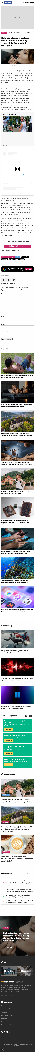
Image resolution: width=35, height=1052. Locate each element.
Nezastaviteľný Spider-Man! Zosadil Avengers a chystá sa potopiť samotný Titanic (15, 651)
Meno (3, 316)
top (17, 259)
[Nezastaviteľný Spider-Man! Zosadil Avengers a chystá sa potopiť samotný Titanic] (17, 639)
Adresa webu (5, 332)
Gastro (6, 822)
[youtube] (6, 996)
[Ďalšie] (32, 971)
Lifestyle (12, 257)
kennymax (15, 1048)
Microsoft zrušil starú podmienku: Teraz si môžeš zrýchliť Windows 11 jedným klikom (16, 707)
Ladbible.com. (5, 203)
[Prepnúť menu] (2, 2)
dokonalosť (25, 257)
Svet (18, 257)
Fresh (5, 32)
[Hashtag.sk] (28, 3)
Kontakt (3, 1006)
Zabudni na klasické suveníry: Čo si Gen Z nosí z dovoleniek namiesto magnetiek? (16, 801)
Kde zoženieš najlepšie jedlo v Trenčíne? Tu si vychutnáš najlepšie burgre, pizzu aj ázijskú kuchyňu (17, 829)
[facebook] (2, 996)
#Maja (28, 32)
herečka (5, 259)
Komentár (4, 293)
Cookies (4, 1012)
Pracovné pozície (10, 716)
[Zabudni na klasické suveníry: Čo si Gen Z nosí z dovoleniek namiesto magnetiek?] (17, 788)
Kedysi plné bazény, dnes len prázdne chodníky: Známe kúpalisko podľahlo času (19, 883)
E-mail (3, 324)
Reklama (4, 1018)
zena (22, 259)
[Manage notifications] (2, 1049)
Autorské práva (6, 1009)
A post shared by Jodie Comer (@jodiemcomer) (16, 193)
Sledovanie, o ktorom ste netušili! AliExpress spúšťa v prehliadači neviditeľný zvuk (17, 679)
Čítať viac (9, 947)
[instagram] (9, 996)
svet (12, 259)
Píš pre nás (5, 1022)
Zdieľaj (9, 2)
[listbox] (27, 873)
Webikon (26, 1048)
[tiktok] (13, 996)
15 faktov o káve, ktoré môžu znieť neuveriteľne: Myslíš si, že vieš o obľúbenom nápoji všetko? (17, 859)
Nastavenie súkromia (8, 1025)
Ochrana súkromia (7, 1015)
